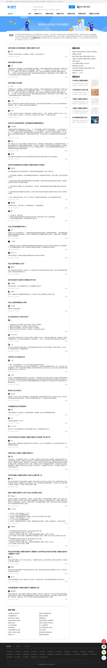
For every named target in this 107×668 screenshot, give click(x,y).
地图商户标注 (60, 13)
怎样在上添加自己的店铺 (14, 632)
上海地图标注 (26, 651)
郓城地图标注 (50, 654)
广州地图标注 (75, 651)
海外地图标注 (52, 9)
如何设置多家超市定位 (77, 70)
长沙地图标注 (67, 651)
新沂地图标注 (18, 654)
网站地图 (74, 661)
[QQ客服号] (104, 647)
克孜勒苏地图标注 (43, 657)
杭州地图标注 (42, 651)
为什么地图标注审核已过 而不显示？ (81, 63)
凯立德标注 (68, 661)
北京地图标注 (10, 651)
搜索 (72, 7)
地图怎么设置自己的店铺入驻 (46, 622)
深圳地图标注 (83, 651)
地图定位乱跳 (11, 622)
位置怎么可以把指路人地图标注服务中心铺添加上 (84, 58)
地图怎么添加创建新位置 (45, 613)
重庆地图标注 (91, 651)
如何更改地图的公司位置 (14, 629)
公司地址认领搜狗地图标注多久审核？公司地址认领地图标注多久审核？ (80, 81)
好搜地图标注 (53, 661)
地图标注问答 (82, 13)
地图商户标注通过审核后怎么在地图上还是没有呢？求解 (86, 51)
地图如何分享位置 (76, 54)
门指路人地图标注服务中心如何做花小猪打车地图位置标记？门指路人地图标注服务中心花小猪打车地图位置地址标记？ (80, 99)
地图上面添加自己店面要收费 (46, 620)
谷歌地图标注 (30, 661)
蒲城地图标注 (34, 657)
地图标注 (46, 9)
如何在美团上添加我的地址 (45, 632)
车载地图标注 (10, 661)
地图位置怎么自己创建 (77, 65)
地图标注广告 (11, 634)
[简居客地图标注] (11, 7)
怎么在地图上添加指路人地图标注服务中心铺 (83, 68)
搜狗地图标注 (38, 661)
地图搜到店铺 (42, 618)
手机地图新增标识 (12, 615)
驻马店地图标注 (67, 654)
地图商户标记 (40, 9)
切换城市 (11, 1)
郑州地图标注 (50, 651)
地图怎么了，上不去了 (77, 72)
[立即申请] (104, 641)
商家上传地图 (42, 629)
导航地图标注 (45, 661)
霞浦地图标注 (26, 654)
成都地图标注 (10, 654)
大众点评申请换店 (12, 625)
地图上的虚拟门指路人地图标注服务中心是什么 (83, 56)
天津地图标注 (18, 651)
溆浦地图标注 (10, 657)
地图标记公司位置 (94, 13)
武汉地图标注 (58, 651)
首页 (29, 13)
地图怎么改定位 (76, 61)
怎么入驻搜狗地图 (43, 625)
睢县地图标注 (58, 654)
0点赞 (66, 56)
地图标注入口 (38, 13)
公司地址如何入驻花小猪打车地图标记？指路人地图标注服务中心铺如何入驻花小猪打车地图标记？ (80, 90)
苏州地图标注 (34, 651)
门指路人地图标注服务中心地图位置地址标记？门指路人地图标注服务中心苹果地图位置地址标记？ (80, 108)
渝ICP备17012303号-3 (32, 664)
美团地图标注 (60, 661)
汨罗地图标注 (93, 654)
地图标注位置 (49, 13)
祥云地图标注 (26, 657)
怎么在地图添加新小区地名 (45, 627)
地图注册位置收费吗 (44, 634)
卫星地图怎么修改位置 (13, 613)
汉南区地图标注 (76, 654)
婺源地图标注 (34, 654)
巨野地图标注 (42, 654)
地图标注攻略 (71, 13)
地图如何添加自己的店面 (14, 620)
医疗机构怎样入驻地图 (13, 618)
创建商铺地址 (11, 627)
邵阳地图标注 (85, 654)
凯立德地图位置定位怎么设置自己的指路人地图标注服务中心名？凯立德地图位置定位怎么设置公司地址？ (80, 118)
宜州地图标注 (18, 657)
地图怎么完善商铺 (43, 615)
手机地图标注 (23, 661)
